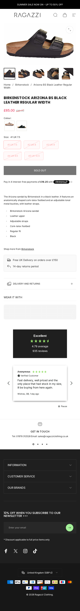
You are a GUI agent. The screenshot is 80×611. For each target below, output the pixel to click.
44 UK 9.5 (12, 155)
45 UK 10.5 (34, 155)
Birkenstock (22, 84)
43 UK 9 (50, 144)
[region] (40, 383)
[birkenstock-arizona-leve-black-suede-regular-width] (22, 125)
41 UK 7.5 (12, 144)
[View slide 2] (38, 444)
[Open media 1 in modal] (69, 29)
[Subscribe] (69, 527)
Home (7, 84)
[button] (8, 383)
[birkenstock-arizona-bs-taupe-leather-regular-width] (9, 125)
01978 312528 (23, 436)
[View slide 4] (46, 444)
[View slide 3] (42, 444)
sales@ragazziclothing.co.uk (53, 436)
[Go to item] (9, 73)
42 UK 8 (32, 144)
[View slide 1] (33, 444)
